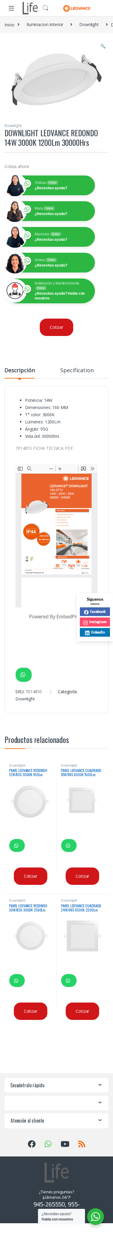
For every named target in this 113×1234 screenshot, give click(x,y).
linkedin (98, 632)
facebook (98, 611)
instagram (98, 621)
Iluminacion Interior (45, 24)
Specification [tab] (76, 370)
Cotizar (56, 327)
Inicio (9, 24)
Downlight (89, 24)
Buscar (45, 8)
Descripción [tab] (20, 370)
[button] (102, 46)
